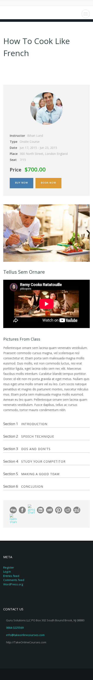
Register (8, 567)
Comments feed (13, 580)
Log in (7, 571)
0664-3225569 (15, 628)
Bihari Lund (35, 135)
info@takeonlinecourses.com (25, 635)
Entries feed (11, 576)
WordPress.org (13, 584)
